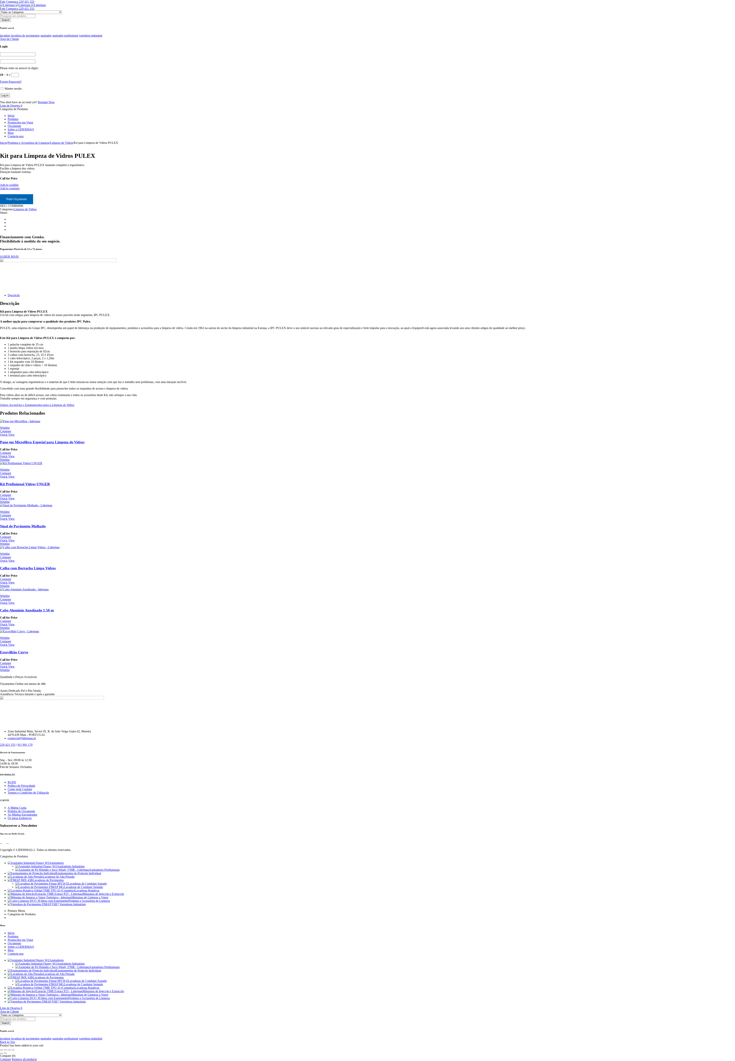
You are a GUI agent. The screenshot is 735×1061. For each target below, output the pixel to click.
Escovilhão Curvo (14, 652)
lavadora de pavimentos (25, 35)
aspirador (45, 35)
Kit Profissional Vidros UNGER (25, 484)
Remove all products (24, 1059)
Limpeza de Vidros (61, 142)
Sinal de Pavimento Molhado (23, 526)
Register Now (46, 102)
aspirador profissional (65, 35)
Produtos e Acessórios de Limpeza (28, 142)
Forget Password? (11, 81)
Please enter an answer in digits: (19, 68)
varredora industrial (90, 35)
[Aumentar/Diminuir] (1, 1049)
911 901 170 (25, 744)
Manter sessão (13, 88)
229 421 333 (7, 744)
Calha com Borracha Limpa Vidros (28, 568)
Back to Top (7, 1042)
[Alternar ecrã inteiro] (5, 1049)
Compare (5, 1059)
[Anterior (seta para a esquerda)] (1, 1053)
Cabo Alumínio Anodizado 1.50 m (27, 610)
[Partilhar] (9, 1049)
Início (3, 142)
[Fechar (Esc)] (13, 1049)
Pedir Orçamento (16, 199)
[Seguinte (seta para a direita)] (5, 1053)
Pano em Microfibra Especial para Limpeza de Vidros (42, 442)
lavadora (5, 35)
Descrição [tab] (14, 295)
